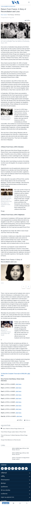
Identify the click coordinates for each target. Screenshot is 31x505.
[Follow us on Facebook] (2, 468)
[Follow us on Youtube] (9, 468)
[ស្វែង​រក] (26, 503)
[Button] (27, 20)
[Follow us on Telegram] (16, 468)
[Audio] (20, 503)
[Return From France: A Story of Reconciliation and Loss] (15, 272)
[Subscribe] (26, 468)
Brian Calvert (4, 14)
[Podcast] (22, 468)
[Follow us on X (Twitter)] (5, 468)
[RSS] (19, 468)
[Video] (13, 503)
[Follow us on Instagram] (12, 468)
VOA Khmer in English (8, 6)
